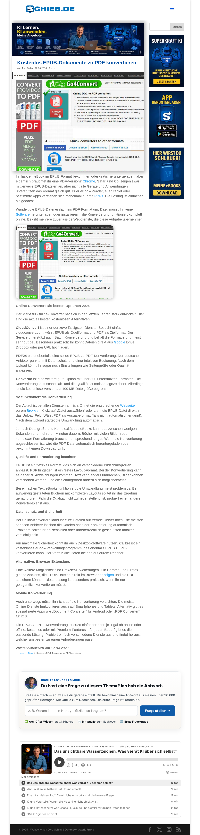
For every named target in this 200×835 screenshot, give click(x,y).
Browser (33, 411)
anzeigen (107, 575)
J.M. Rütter (27, 68)
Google (119, 342)
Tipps (51, 68)
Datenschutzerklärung (79, 829)
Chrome (89, 181)
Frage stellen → (157, 711)
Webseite (127, 405)
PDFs (98, 196)
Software (23, 214)
